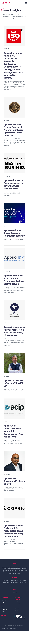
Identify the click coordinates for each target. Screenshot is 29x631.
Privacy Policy (13, 628)
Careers (3, 607)
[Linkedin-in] (5, 615)
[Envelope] (2, 615)
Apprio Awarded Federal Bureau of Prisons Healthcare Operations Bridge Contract (13, 130)
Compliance (4, 609)
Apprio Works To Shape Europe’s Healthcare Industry (14, 233)
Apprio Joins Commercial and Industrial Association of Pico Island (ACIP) (13, 431)
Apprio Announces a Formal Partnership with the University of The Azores (14, 331)
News (2, 604)
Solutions (3, 600)
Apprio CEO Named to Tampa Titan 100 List (14, 383)
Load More (14, 551)
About (2, 602)
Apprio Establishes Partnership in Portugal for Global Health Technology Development (13, 531)
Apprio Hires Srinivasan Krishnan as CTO (14, 481)
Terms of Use (5, 628)
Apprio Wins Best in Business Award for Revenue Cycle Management (14, 184)
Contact (3, 611)
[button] (26, 3)
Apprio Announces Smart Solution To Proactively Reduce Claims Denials (14, 279)
